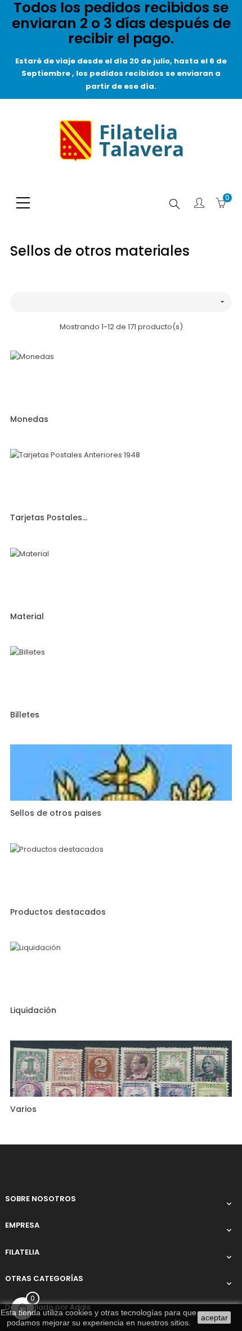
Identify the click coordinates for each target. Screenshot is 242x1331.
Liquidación (33, 1010)
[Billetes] (27, 674)
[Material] (29, 575)
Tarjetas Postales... (48, 517)
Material (27, 616)
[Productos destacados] (57, 870)
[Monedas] (32, 378)
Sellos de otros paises (55, 813)
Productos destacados (58, 911)
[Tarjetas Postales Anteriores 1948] (75, 476)
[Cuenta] (199, 203)
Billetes (24, 714)
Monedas (29, 419)
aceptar (214, 1317)
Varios (23, 1109)
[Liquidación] (35, 969)
